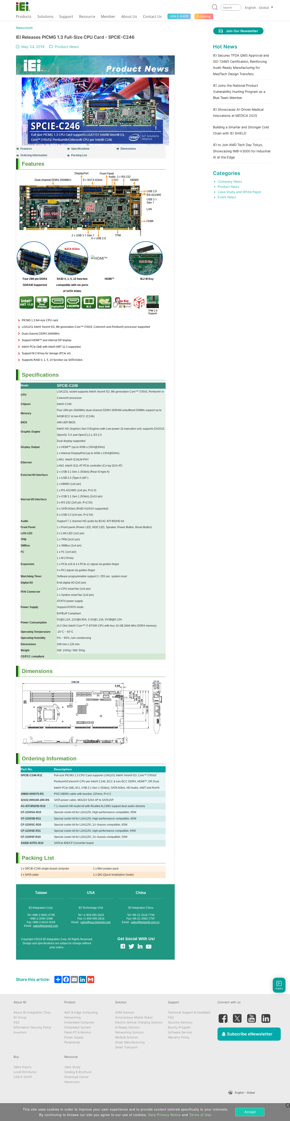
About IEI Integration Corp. (32, 1012)
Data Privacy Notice (164, 1114)
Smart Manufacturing (130, 1042)
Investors (20, 1032)
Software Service (180, 1032)
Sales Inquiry (22, 1067)
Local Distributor (25, 1072)
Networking (72, 1017)
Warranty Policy (178, 1037)
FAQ (171, 1017)
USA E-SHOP (23, 1077)
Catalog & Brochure (78, 1072)
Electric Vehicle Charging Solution (139, 1022)
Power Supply (74, 1037)
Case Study (72, 1067)
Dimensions (128, 148)
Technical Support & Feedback (189, 1012)
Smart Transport (126, 1047)
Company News (230, 181)
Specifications (80, 148)
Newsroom (24, 28)
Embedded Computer (79, 1022)
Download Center (76, 1077)
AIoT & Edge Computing (81, 1012)
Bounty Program (179, 1027)
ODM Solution (124, 1012)
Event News (227, 197)
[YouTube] (251, 1016)
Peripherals (72, 1042)
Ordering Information (33, 155)
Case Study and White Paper (239, 192)
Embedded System (77, 1027)
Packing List (79, 155)
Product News (67, 46)
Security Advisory (180, 1022)
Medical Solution (126, 1037)
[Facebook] (223, 1016)
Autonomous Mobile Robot (134, 1017)
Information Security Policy (32, 1027)
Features (26, 148)
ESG (16, 1022)
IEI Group (20, 1017)
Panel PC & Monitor (77, 1032)
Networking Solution (129, 1032)
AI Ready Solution (127, 1027)
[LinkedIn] (265, 1016)
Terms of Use (200, 1114)
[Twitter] (237, 1016)
